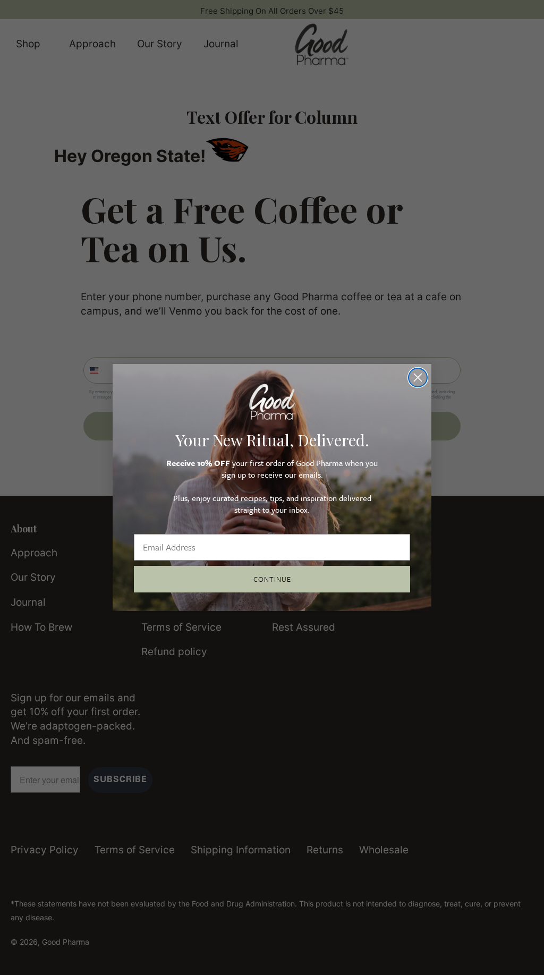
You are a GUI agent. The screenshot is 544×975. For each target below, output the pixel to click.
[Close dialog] (418, 377)
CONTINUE (272, 579)
